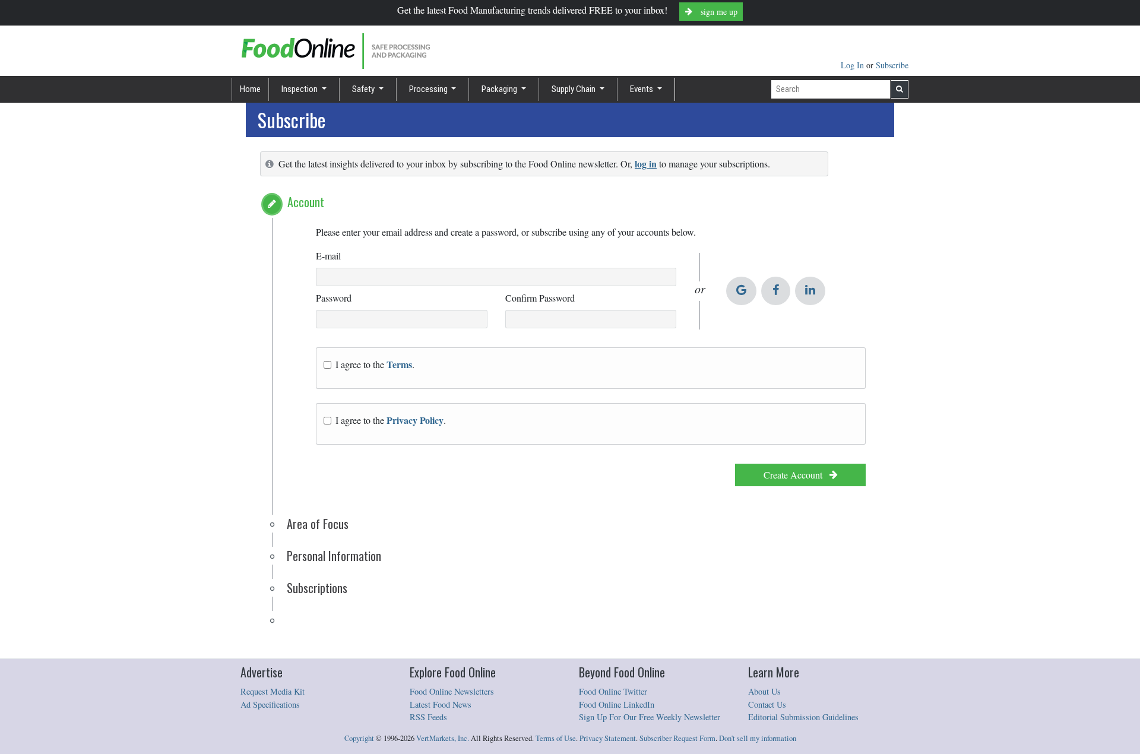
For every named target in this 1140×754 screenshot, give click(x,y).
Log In (853, 65)
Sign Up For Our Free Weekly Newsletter (649, 717)
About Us (764, 691)
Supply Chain (574, 89)
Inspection (300, 89)
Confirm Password (540, 298)
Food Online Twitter (613, 691)
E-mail (328, 255)
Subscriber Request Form (677, 738)
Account (305, 202)
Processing (429, 89)
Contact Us (767, 704)
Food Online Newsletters (452, 691)
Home (250, 89)
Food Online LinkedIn (616, 704)
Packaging (500, 89)
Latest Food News (440, 704)
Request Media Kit (272, 691)
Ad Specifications (270, 704)
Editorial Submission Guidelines (803, 717)
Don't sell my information (757, 738)
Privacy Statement (608, 738)
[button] (272, 204)
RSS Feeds (428, 717)
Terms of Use (556, 738)
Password (334, 298)
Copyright (359, 738)
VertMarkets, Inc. (442, 738)
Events (642, 89)
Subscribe (892, 65)
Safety (364, 89)
